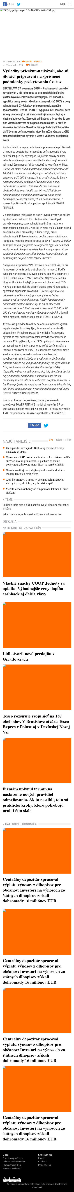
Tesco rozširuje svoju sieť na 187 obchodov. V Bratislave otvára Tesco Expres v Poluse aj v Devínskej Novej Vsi (36, 724)
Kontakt (41, 1158)
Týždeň (59, 440)
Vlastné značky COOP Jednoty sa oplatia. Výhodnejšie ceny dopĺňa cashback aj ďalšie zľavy (34, 588)
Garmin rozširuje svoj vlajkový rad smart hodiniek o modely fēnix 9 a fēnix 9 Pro (35, 472)
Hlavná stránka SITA (12, 1165)
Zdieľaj (10, 4)
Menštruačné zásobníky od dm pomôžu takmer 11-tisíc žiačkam (37, 490)
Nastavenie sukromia (12, 1168)
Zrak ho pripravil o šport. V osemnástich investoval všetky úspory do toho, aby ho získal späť (35, 481)
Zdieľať (35, 425)
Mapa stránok (44, 1165)
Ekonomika (27, 61)
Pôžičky (37, 61)
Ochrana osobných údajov (14, 1161)
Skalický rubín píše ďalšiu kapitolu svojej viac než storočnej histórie (36, 506)
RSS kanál (42, 1161)
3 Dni (51, 440)
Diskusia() (33, 65)
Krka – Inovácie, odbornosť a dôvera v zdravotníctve (32, 514)
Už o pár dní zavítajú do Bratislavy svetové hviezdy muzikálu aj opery (35, 449)
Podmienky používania (13, 1158)
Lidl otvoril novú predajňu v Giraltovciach (29, 656)
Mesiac (68, 440)
